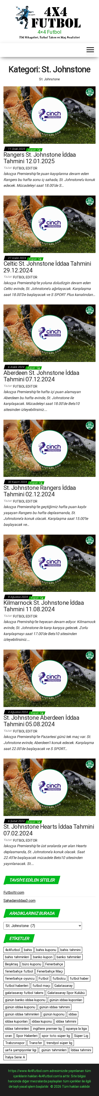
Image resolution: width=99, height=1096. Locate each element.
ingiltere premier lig (47, 1029)
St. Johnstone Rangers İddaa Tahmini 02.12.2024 (39, 491)
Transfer (35, 1043)
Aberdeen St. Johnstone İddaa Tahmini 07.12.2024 (41, 376)
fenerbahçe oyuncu (20, 978)
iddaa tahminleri (17, 1029)
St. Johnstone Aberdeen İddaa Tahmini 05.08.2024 (41, 721)
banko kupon (42, 957)
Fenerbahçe (54, 964)
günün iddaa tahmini (54, 1007)
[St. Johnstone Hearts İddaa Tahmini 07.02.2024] (49, 787)
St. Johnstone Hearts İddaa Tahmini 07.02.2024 (48, 830)
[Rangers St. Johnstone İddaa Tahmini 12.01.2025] (49, 115)
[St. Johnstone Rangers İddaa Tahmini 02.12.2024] (49, 448)
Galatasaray (63, 986)
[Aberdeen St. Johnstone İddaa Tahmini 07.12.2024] (49, 333)
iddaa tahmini (66, 1021)
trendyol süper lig (59, 1043)
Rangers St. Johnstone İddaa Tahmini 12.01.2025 (39, 158)
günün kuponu (53, 1014)
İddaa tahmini (81, 1050)
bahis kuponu (46, 950)
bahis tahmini (70, 950)
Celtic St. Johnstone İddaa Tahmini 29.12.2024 (47, 267)
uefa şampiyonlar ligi (20, 1050)
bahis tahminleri (17, 957)
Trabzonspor (15, 1043)
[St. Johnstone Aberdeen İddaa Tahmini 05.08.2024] (49, 678)
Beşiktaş (11, 964)
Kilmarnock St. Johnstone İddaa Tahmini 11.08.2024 (43, 606)
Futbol (43, 978)
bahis (28, 950)
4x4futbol (12, 950)
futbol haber (79, 978)
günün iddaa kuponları (66, 1000)
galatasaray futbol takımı (24, 993)
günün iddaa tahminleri (22, 1014)
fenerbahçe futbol (19, 971)
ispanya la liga (76, 1029)
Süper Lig (81, 1036)
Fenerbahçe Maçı (50, 971)
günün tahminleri (54, 1050)
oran (8, 1036)
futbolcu (59, 978)
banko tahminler (69, 957)
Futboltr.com (13, 892)
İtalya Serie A (15, 1057)
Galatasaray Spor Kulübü (66, 993)
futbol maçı (41, 986)
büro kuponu (31, 964)
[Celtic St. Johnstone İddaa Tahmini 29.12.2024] (49, 224)
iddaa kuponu (42, 1021)
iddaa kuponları (16, 1021)
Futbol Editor (25, 168)
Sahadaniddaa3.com (19, 900)
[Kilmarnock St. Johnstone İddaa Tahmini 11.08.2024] (49, 563)
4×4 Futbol (49, 32)
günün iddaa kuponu (20, 1007)
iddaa (73, 1014)
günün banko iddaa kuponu (25, 1000)
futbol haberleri (16, 986)
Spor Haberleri (27, 1036)
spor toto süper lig (56, 1036)
